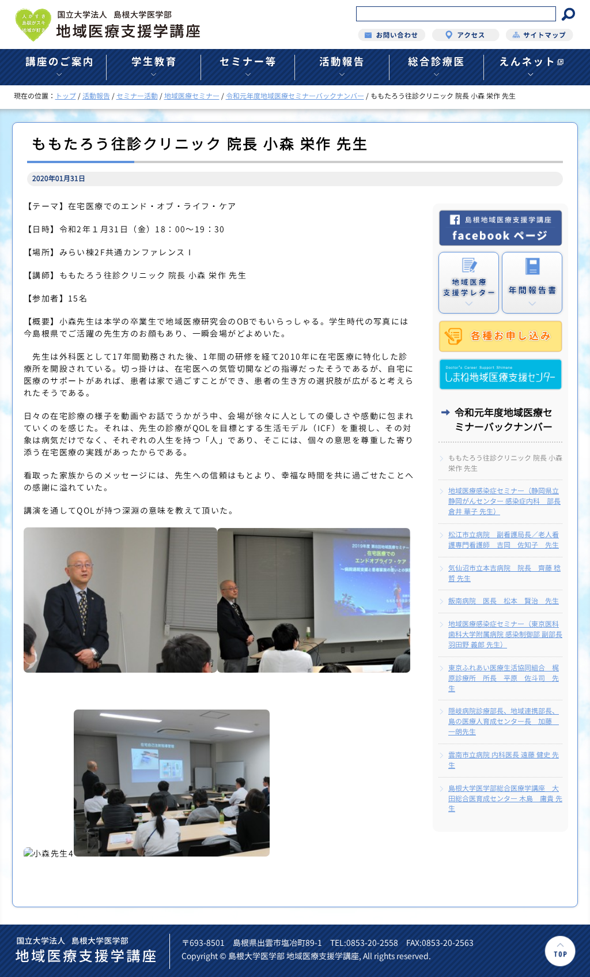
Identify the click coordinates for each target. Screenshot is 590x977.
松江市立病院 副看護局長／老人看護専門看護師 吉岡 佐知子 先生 (503, 540)
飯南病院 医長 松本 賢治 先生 (503, 601)
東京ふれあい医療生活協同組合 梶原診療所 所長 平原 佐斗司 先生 (503, 678)
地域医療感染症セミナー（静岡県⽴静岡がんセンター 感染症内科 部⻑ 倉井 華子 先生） (504, 501)
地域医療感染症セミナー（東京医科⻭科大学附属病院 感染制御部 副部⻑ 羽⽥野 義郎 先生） (505, 634)
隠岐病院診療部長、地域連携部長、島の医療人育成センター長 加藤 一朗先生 (503, 721)
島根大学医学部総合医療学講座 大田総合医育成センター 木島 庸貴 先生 (505, 798)
